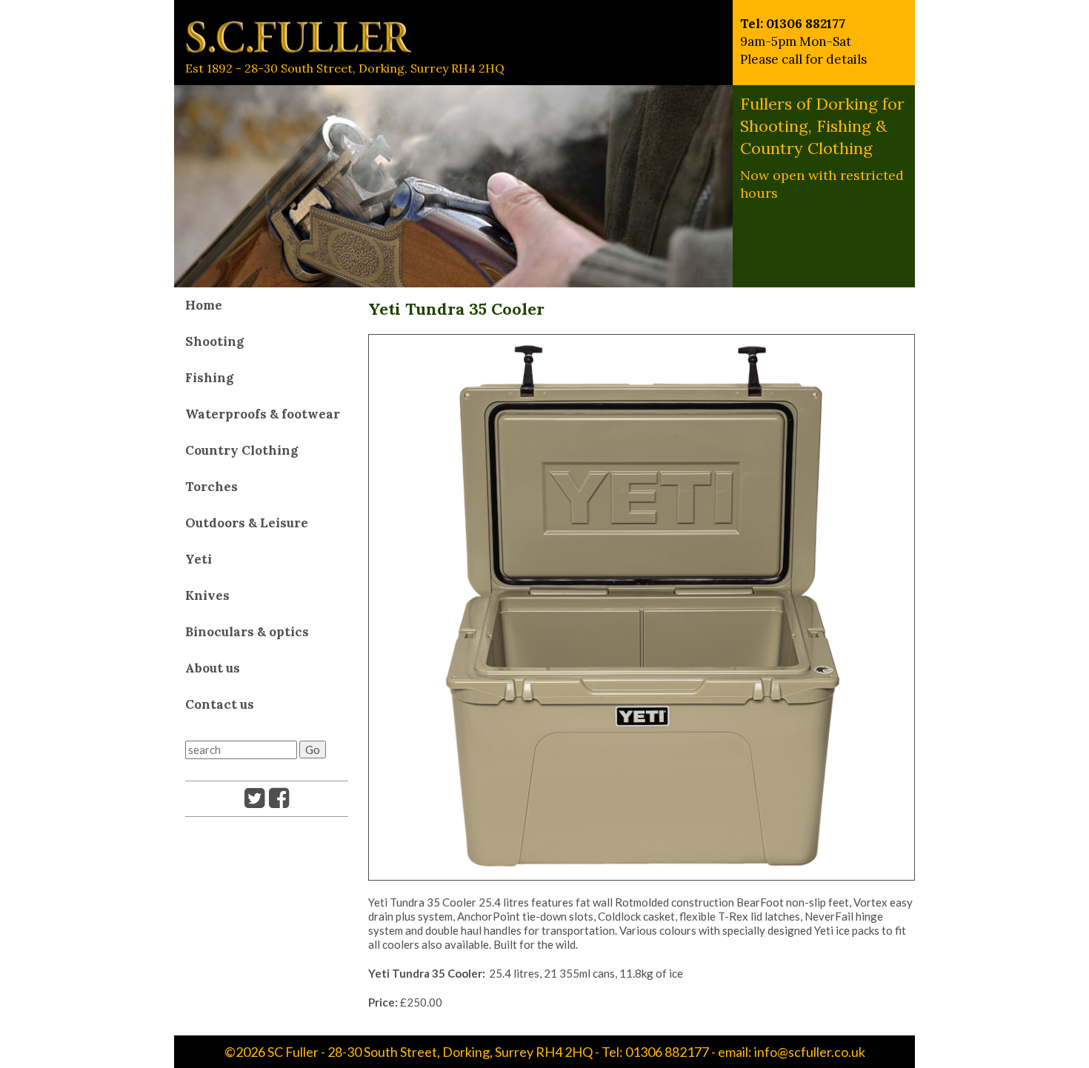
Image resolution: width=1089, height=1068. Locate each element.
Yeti (198, 559)
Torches (211, 486)
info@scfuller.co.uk (809, 1052)
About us (212, 668)
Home (203, 305)
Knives (207, 595)
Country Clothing (241, 450)
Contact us (219, 704)
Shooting (214, 341)
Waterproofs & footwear (262, 414)
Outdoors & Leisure (246, 523)
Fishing (209, 378)
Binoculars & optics (247, 632)
